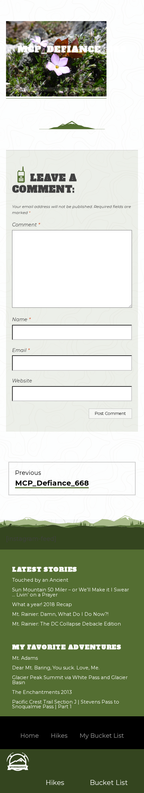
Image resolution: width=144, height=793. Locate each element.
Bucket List (109, 783)
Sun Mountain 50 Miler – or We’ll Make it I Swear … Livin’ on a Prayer (70, 592)
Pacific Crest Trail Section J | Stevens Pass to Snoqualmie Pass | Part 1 (65, 704)
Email (21, 350)
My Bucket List (102, 735)
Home (29, 735)
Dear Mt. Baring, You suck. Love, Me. (55, 668)
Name (21, 319)
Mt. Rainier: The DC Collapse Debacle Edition (66, 624)
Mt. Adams (25, 658)
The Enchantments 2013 (42, 692)
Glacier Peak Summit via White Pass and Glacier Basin (70, 679)
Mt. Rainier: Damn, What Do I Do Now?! (60, 614)
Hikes (55, 783)
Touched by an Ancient (40, 580)
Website (22, 381)
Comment (26, 225)
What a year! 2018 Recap (42, 604)
